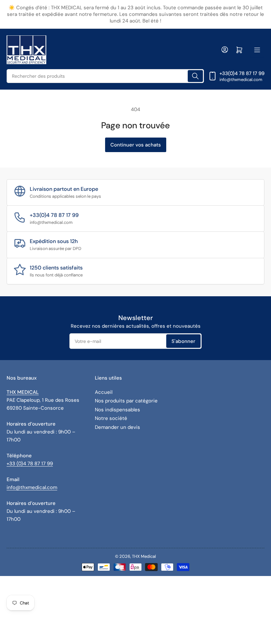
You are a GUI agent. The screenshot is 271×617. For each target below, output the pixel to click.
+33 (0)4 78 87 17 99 (30, 463)
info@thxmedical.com (32, 487)
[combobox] (105, 76)
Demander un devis (117, 427)
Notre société (111, 418)
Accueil (103, 392)
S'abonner (183, 341)
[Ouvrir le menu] (257, 50)
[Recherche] (195, 76)
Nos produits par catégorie (126, 400)
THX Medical (144, 556)
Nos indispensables (117, 409)
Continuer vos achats (135, 145)
